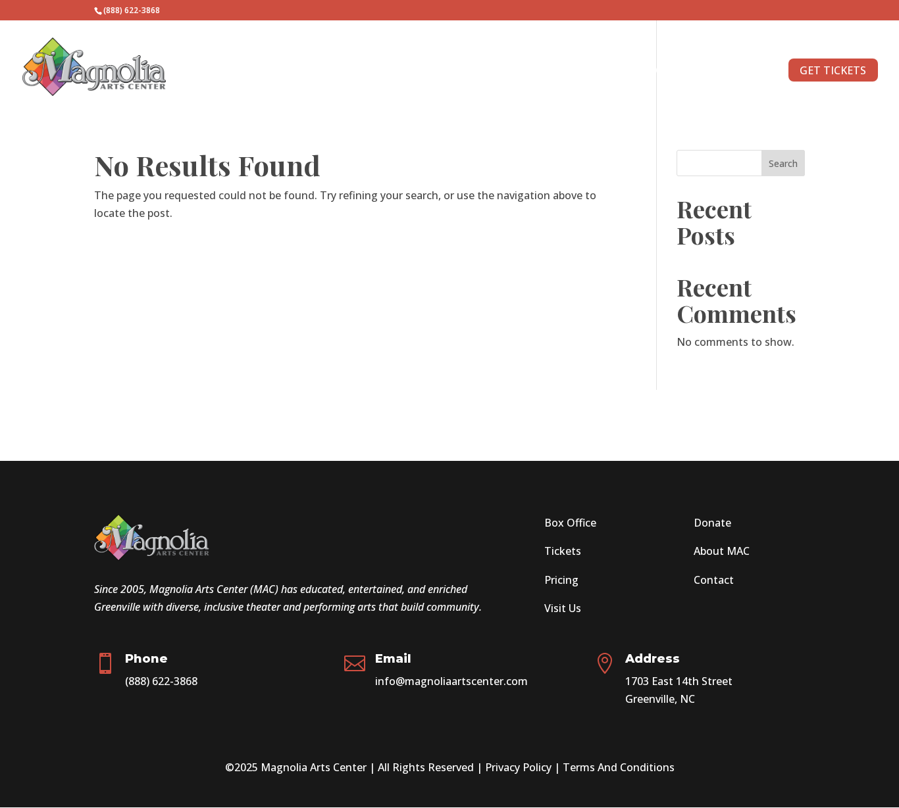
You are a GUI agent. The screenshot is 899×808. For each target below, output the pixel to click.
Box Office (570, 522)
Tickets (562, 551)
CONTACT (668, 72)
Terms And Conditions (619, 767)
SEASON (380, 72)
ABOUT (729, 72)
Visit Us (562, 608)
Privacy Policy (518, 767)
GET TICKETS (833, 70)
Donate (712, 522)
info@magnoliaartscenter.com (451, 681)
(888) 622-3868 (161, 681)
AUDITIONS (459, 72)
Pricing (561, 580)
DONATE (603, 72)
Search (783, 163)
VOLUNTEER (535, 72)
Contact (714, 580)
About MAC (722, 551)
